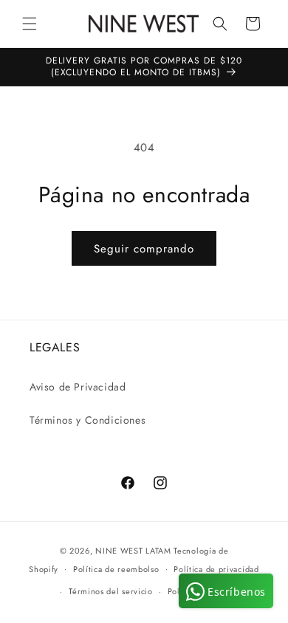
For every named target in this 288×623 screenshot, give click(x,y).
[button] (29, 23)
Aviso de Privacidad (78, 386)
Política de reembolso (116, 569)
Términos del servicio (111, 591)
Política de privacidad (216, 569)
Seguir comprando (144, 249)
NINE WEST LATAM (133, 551)
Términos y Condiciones (87, 420)
